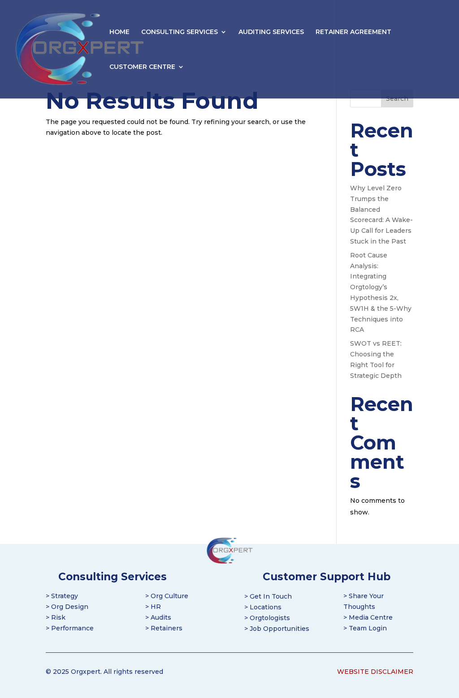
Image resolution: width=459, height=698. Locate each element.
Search (397, 98)
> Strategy (62, 596)
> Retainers (163, 628)
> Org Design (67, 607)
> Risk (55, 617)
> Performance (70, 628)
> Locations (262, 607)
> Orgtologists (267, 618)
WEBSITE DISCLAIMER (375, 672)
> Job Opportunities (276, 629)
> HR (153, 607)
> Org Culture (166, 596)
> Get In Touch (268, 596)
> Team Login (365, 628)
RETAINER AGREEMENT (353, 32)
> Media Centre (368, 617)
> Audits (158, 617)
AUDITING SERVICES (271, 32)
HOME (119, 32)
